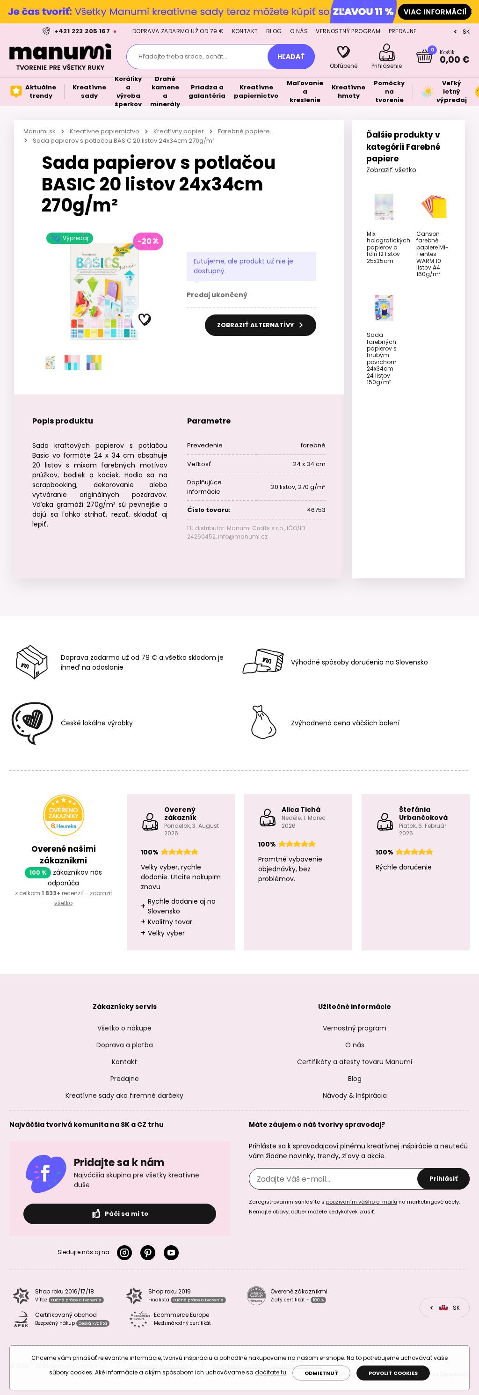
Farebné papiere (244, 131)
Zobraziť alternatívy (256, 325)
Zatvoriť (469, 11)
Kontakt (245, 31)
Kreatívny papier (178, 131)
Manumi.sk (39, 131)
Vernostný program (348, 31)
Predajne (403, 31)
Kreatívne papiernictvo (104, 131)
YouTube (173, 1252)
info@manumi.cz (243, 536)
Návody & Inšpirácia (355, 1095)
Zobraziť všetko (391, 170)
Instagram (126, 1252)
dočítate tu (270, 1372)
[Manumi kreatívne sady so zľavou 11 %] (239, 11)
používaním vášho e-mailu (361, 1201)
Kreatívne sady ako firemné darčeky (124, 1095)
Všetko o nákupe (124, 1028)
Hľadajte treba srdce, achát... (182, 56)
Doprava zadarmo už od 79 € (178, 31)
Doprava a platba (124, 1045)
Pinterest (149, 1252)
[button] (145, 320)
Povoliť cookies (393, 1373)
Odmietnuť (321, 1373)
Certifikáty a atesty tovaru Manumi (354, 1061)
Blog (274, 31)
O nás (299, 31)
